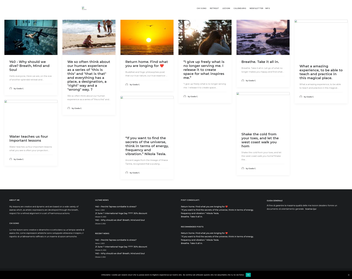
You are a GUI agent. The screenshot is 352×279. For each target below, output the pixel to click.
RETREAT (214, 8)
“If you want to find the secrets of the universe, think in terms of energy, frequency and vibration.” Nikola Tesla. (147, 146)
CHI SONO (202, 8)
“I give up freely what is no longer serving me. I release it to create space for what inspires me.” (203, 70)
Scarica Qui (310, 209)
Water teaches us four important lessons (28, 138)
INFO (267, 8)
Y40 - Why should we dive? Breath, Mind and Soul (29, 66)
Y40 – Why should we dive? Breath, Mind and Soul (120, 220)
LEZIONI (226, 8)
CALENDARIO (240, 8)
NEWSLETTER (256, 8)
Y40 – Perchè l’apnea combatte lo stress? (116, 206)
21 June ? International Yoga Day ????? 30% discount (121, 213)
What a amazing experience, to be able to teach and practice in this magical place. (321, 72)
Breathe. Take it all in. (260, 62)
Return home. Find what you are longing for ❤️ (146, 64)
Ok (248, 275)
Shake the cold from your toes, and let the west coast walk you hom (260, 140)
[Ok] (348, 275)
